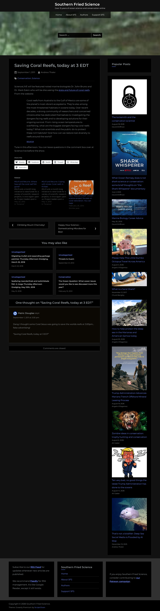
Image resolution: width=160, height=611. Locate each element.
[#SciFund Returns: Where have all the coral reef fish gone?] (28, 192)
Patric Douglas (26, 313)
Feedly (34, 581)
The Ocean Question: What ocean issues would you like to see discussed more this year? (78, 284)
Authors (84, 15)
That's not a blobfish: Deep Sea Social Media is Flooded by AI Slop (128, 537)
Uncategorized (18, 252)
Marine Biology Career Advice (127, 218)
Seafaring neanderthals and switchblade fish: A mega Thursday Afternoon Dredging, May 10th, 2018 (30, 284)
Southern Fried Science (77, 4)
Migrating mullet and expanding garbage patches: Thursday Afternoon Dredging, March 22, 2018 (31, 259)
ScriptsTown (39, 607)
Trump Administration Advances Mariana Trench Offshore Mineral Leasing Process (129, 397)
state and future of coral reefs (74, 90)
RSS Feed (35, 567)
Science (36, 78)
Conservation (24, 78)
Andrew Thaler (48, 72)
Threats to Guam (66, 259)
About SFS (71, 15)
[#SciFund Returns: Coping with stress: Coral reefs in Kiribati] (55, 192)
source (30, 141)
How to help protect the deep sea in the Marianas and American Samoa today (127, 332)
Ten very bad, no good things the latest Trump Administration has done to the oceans (129, 484)
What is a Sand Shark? (123, 289)
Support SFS (98, 15)
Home (59, 15)
